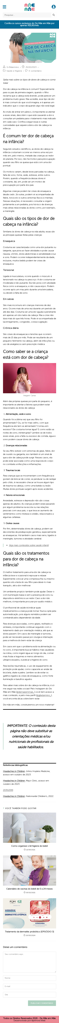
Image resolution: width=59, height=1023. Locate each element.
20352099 (8, 790)
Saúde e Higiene (14, 71)
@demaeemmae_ (25, 692)
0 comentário (35, 71)
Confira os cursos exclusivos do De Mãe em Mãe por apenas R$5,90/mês (29, 24)
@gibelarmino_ (44, 695)
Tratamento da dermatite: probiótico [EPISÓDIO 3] (29, 931)
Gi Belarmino (13, 67)
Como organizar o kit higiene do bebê (29, 846)
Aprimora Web (38, 1020)
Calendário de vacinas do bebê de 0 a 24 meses (29, 888)
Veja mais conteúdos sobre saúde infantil (29, 545)
